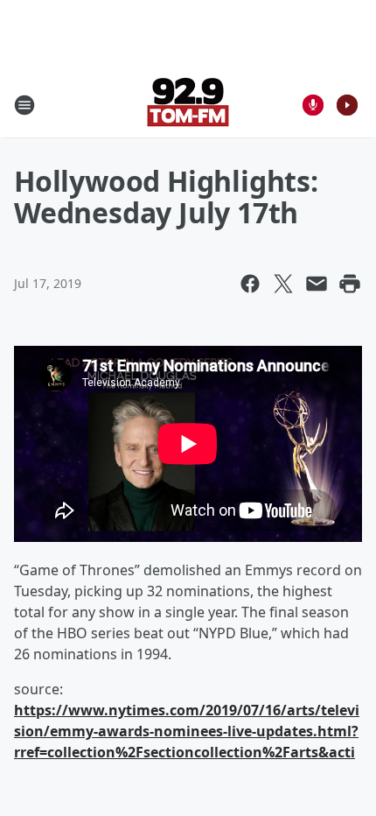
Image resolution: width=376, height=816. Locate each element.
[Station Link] (188, 104)
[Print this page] (350, 283)
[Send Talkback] (313, 105)
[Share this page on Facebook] (250, 283)
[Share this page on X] (283, 283)
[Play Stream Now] (347, 105)
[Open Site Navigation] (24, 105)
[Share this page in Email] (316, 283)
